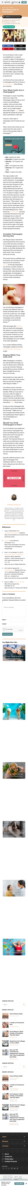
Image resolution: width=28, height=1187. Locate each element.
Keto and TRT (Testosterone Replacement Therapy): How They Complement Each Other (17, 1053)
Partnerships (9, 1159)
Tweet (20, 45)
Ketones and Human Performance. (14, 554)
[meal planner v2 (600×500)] (14, 487)
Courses (5, 1146)
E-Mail (4, 624)
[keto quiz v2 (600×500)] (14, 154)
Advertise (16, 1176)
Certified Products (11, 1161)
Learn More (19, 1183)
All (7, 7)
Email (20, 49)
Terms (15, 1178)
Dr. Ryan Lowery (15, 1016)
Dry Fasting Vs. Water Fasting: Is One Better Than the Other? (16, 1033)
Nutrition (11, 7)
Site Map (16, 1179)
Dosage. (7, 540)
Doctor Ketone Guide (16, 1014)
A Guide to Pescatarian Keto (17, 1023)
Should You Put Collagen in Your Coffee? (17, 1042)
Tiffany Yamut (14, 1059)
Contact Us (8, 1156)
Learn (4, 1137)
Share (8, 45)
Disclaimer (20, 1178)
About (7, 1154)
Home (3, 7)
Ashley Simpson (15, 17)
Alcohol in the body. (19, 582)
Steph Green (14, 1037)
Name (4, 619)
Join (24, 2)
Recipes (5, 1141)
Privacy (20, 1176)
